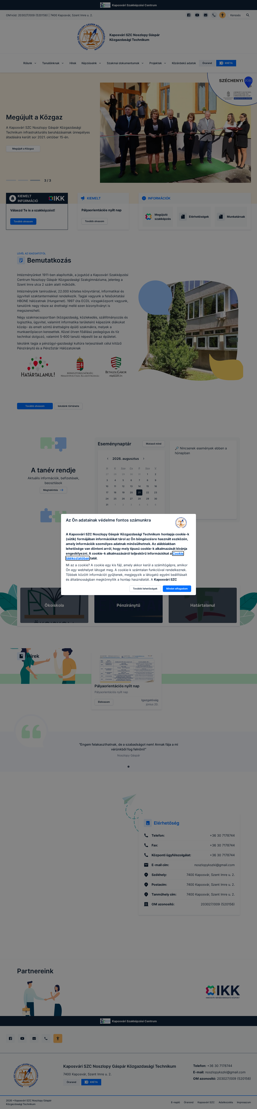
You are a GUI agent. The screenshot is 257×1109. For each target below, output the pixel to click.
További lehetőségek (145, 588)
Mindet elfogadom (177, 588)
